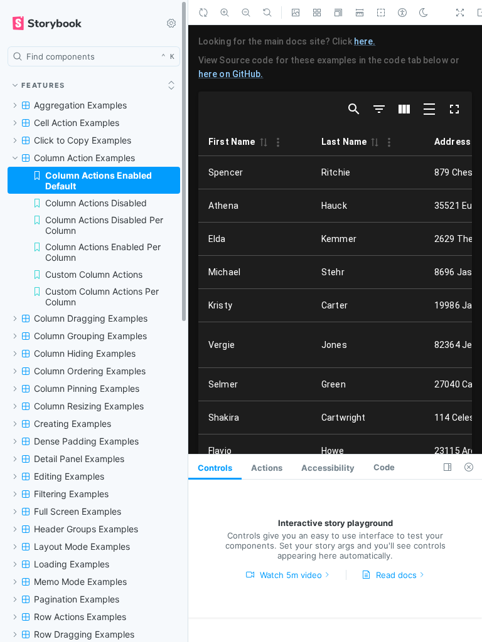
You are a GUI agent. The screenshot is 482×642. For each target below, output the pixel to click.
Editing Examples (67, 475)
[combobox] (94, 56)
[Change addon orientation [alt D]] (447, 467)
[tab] (213, 467)
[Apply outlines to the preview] (381, 12)
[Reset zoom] (267, 12)
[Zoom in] (224, 12)
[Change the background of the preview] (295, 12)
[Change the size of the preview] (338, 12)
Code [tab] (370, 467)
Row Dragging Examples (82, 633)
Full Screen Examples (76, 510)
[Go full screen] (460, 12)
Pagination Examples (74, 598)
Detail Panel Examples (77, 457)
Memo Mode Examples (78, 580)
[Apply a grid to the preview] (317, 12)
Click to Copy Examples (80, 141)
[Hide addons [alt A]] (469, 467)
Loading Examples (69, 563)
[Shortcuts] (171, 23)
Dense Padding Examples (83, 440)
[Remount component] (203, 12)
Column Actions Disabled (94, 193)
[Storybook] (78, 23)
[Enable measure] (359, 12)
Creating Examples (70, 422)
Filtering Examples (70, 492)
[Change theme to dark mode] (423, 12)
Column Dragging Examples (88, 317)
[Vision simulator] (402, 12)
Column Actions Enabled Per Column (101, 246)
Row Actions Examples (79, 615)
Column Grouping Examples (89, 334)
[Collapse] (171, 85)
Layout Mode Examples (80, 545)
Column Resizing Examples (86, 405)
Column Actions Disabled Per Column (102, 217)
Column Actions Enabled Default (111, 176)
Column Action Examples (83, 158)
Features (43, 85)
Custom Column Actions (93, 270)
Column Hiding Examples (83, 352)
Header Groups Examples (84, 528)
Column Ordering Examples (88, 370)
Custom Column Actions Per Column (101, 293)
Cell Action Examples (75, 123)
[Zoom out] (246, 12)
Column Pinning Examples (85, 387)
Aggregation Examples (78, 106)
